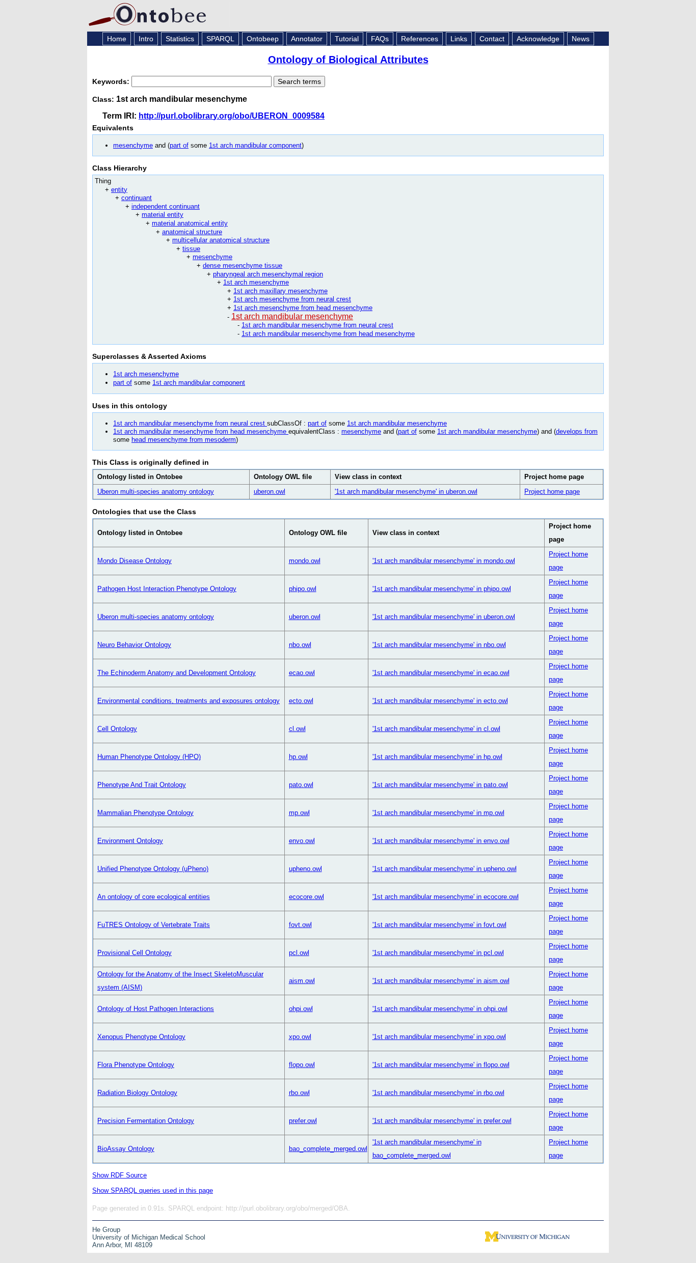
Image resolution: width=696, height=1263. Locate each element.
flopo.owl (302, 1065)
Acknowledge (538, 39)
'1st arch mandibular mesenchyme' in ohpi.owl (439, 1009)
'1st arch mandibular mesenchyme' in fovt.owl (439, 925)
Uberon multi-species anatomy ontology (155, 491)
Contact (491, 39)
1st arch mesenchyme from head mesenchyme (302, 308)
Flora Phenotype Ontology (135, 1065)
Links (458, 39)
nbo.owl (300, 645)
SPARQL (220, 39)
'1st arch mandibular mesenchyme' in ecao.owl (441, 673)
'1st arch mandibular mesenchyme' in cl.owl (436, 729)
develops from (577, 431)
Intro (146, 39)
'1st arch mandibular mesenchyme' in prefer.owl (442, 1121)
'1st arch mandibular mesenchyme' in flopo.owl (441, 1065)
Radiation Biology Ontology (137, 1093)
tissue (191, 248)
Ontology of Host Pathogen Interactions (155, 1009)
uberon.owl (269, 491)
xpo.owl (300, 1037)
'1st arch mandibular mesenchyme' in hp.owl (437, 757)
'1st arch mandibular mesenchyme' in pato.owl (440, 785)
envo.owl (302, 841)
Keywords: (111, 81)
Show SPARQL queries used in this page (152, 1190)
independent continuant (165, 206)
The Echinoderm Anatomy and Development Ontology (176, 673)
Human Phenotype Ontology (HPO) (149, 757)
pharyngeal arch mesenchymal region (268, 274)
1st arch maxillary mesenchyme (280, 291)
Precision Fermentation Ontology (145, 1121)
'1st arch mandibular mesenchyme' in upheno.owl (444, 869)
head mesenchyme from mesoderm (183, 439)
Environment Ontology (130, 841)
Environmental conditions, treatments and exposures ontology (188, 701)
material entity (162, 214)
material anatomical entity (190, 223)
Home (116, 39)
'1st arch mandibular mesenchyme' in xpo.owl (439, 1037)
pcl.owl (299, 953)
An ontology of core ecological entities (153, 897)
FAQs (380, 39)
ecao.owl (302, 673)
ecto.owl (301, 701)
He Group (106, 1229)
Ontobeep (263, 39)
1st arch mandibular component (255, 145)
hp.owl (298, 757)
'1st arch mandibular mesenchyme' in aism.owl (441, 981)
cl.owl (297, 729)
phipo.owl (302, 589)
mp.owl (299, 813)
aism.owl (302, 981)
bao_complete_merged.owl (328, 1149)
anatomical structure (192, 232)
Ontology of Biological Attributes (348, 59)
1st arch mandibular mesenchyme (292, 316)
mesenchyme (133, 145)
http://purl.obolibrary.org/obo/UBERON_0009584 (232, 115)
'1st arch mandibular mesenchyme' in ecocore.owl (445, 897)
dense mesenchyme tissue (242, 265)
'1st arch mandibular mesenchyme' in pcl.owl (438, 953)
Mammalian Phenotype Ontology (145, 813)
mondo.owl (304, 561)
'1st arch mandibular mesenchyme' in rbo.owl (438, 1093)
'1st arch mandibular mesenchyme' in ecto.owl (440, 701)
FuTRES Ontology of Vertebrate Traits (153, 925)
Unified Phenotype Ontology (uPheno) (152, 869)
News (581, 39)
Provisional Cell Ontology (134, 953)
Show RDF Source (119, 1175)
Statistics (180, 39)
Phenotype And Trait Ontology (141, 785)
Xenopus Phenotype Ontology (141, 1037)
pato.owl (301, 785)
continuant (136, 198)
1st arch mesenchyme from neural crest (292, 299)
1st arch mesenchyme (256, 282)
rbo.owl (299, 1093)
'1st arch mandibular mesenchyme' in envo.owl (441, 841)
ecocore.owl (306, 897)
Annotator (307, 39)
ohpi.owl (301, 1009)
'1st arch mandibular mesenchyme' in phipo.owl (441, 589)
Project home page (552, 491)
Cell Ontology (117, 729)
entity (119, 189)
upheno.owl (305, 869)
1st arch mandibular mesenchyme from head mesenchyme (328, 334)
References (419, 39)
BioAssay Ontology (125, 1149)
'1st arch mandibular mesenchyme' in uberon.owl (406, 491)
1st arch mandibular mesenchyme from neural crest (317, 325)
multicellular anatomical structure (221, 240)
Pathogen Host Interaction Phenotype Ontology (166, 589)
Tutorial (347, 39)
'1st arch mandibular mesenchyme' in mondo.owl (443, 561)
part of (179, 145)
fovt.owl (300, 925)
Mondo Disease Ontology (134, 561)
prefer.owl (303, 1121)
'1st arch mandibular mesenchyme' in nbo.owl (439, 645)
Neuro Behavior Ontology (134, 645)
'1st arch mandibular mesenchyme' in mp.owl (438, 813)
